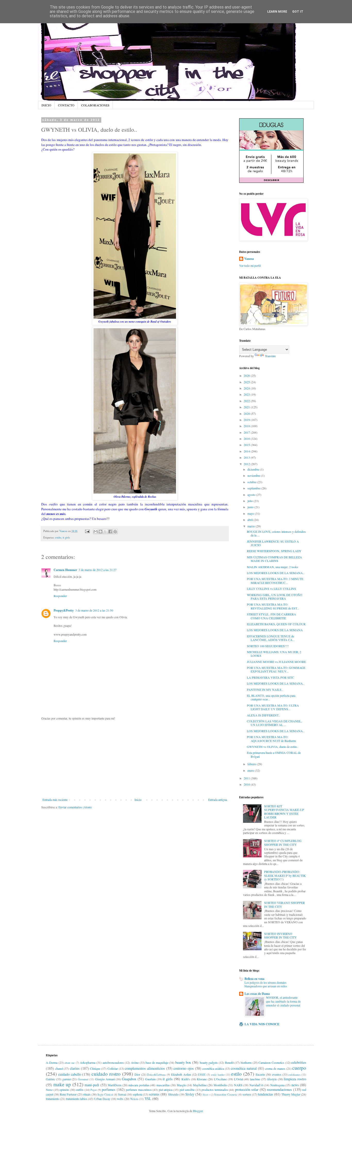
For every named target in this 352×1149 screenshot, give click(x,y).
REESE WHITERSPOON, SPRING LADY (274, 551)
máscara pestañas (138, 1085)
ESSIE (202, 1074)
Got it (297, 11)
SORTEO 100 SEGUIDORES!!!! (268, 646)
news (295, 1084)
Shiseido (173, 1094)
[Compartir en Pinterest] (115, 531)
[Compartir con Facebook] (110, 531)
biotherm (246, 1062)
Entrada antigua (217, 800)
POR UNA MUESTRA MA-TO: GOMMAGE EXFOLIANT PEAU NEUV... (276, 669)
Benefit (229, 1062)
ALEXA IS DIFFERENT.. (263, 715)
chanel (59, 1068)
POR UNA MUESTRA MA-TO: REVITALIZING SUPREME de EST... (273, 606)
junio (250, 507)
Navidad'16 (256, 1085)
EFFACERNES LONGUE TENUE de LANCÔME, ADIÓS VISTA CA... (271, 638)
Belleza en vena (254, 978)
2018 (247, 426)
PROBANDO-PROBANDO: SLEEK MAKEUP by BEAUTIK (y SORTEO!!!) (285, 875)
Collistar (112, 1068)
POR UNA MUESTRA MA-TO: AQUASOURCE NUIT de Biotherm (271, 738)
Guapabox (129, 1078)
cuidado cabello (69, 1074)
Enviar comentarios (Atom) (75, 807)
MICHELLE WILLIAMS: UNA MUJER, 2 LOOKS (274, 654)
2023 (247, 394)
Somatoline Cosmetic (226, 1094)
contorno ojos (183, 1068)
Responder (60, 596)
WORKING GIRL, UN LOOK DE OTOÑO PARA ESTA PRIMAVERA (274, 596)
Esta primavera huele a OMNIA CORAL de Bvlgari (274, 754)
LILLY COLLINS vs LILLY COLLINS (271, 589)
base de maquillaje (157, 1062)
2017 (247, 432)
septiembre (254, 488)
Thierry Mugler (290, 1094)
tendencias (265, 1094)
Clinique (95, 1068)
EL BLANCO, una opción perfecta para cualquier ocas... (271, 697)
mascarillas (163, 1085)
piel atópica (166, 1090)
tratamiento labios (76, 1099)
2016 (247, 438)
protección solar (247, 1089)
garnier (66, 1079)
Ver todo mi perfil (250, 265)
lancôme (255, 1079)
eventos (276, 1074)
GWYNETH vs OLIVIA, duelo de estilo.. (272, 747)
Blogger (198, 1111)
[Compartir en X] (105, 531)
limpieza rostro (295, 1078)
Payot (93, 1090)
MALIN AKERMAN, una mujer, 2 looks (272, 567)
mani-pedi (92, 1084)
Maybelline (200, 1085)
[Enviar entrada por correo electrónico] (87, 531)
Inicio (138, 800)
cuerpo (299, 1068)
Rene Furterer (68, 1094)
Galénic (50, 1079)
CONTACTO (66, 105)
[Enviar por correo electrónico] (95, 531)
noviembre (254, 475)
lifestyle (272, 1079)
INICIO (46, 105)
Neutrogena (277, 1085)
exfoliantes (294, 1074)
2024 (247, 388)
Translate (270, 356)
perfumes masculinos (139, 1090)
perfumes (108, 1089)
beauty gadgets (209, 1062)
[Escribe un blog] (100, 531)
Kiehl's (185, 1079)
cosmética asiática (213, 1068)
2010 (247, 784)
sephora (137, 1094)
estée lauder (218, 1074)
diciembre (253, 469)
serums (154, 1094)
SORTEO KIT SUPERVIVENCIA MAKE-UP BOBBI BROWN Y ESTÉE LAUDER (284, 811)
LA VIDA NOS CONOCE (262, 1024)
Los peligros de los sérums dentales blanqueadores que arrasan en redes (266, 984)
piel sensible (187, 1090)
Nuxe (49, 1090)
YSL (148, 1098)
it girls (66, 537)
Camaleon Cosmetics (271, 1062)
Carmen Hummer (65, 570)
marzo (251, 526)
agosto (251, 495)
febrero (252, 764)
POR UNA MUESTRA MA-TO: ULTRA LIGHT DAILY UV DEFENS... (273, 707)
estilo (58, 537)
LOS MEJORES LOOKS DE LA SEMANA (275, 630)
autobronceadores (113, 1062)
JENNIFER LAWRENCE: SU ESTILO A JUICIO (273, 543)
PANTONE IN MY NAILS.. (265, 689)
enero (251, 770)
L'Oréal (238, 1079)
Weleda (134, 1099)
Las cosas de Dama (257, 993)
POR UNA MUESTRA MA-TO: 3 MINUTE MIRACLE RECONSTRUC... (275, 580)
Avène (135, 1062)
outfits (79, 1090)
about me (69, 1063)
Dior (137, 1074)
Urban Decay (102, 1099)
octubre (252, 482)
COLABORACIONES (95, 105)
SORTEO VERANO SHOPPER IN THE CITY (284, 904)
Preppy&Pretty (64, 610)
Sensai (122, 1094)
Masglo (181, 1085)
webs (120, 1099)
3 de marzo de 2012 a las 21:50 (94, 610)
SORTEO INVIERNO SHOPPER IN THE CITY (280, 935)
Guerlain (150, 1079)
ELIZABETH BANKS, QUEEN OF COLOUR (276, 624)
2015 (247, 445)
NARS (238, 1085)
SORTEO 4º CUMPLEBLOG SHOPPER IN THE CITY (282, 842)
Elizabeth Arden (181, 1074)
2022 (247, 401)
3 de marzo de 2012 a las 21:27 (97, 570)
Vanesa (249, 259)
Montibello (220, 1085)
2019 (247, 420)
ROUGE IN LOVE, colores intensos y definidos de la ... (276, 533)
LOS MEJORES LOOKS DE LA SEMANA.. (275, 573)
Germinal (83, 1079)
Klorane (202, 1079)
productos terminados (215, 1090)
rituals (87, 1094)
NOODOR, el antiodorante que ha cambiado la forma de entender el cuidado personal (283, 1001)
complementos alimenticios (145, 1068)
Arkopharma (87, 1062)
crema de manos (275, 1068)
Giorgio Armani (105, 1079)
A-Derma (51, 1062)
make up (62, 1084)
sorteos (246, 1094)
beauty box (183, 1062)
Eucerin (260, 1074)
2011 (247, 778)
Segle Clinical (105, 1094)
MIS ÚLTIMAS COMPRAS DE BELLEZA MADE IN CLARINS (274, 559)
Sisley (189, 1094)
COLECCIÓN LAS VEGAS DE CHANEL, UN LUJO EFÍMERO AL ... (274, 723)
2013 (247, 457)
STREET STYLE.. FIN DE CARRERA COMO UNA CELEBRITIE (271, 616)
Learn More (277, 11)
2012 (247, 464)
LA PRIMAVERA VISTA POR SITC (270, 677)
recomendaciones (279, 1089)
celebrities (298, 1062)
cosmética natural (244, 1068)
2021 (247, 407)
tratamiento (52, 1099)
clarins (75, 1068)
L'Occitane (220, 1079)
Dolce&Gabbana (156, 1074)
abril (250, 520)
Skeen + (206, 1094)
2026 (247, 375)
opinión (64, 1090)
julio (250, 501)
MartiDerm (114, 1085)
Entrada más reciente (55, 800)
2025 (247, 382)
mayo (251, 513)
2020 (247, 413)
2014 (247, 451)
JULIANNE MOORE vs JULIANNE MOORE (276, 662)
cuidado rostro (106, 1073)
